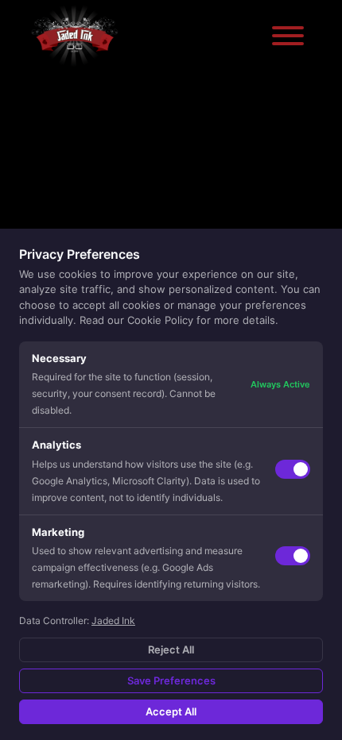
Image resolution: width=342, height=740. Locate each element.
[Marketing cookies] (292, 555)
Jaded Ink (113, 620)
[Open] (287, 35)
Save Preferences (171, 680)
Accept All (171, 711)
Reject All (171, 649)
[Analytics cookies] (292, 469)
